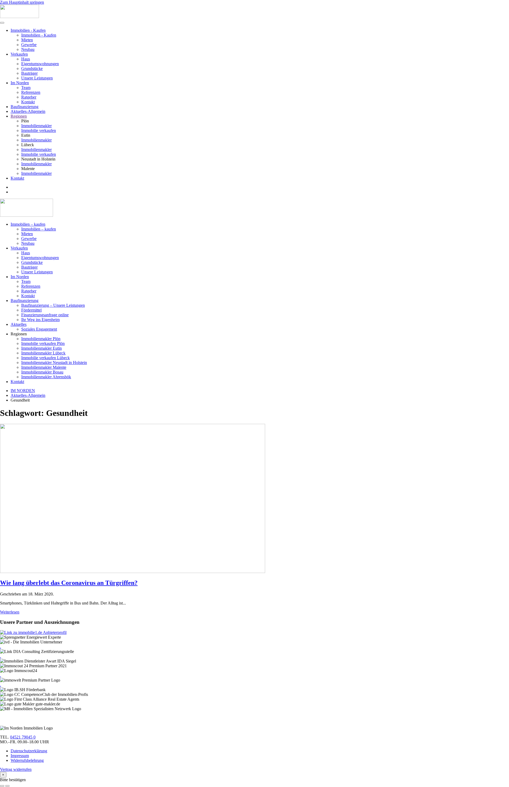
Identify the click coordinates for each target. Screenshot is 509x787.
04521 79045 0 (23, 737)
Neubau (27, 49)
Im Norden (20, 83)
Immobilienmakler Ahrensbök (46, 377)
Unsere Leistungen (37, 78)
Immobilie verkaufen (38, 130)
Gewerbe (29, 44)
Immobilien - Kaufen (28, 30)
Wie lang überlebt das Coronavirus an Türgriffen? (69, 582)
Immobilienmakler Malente (43, 367)
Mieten (27, 40)
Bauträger (29, 73)
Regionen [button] (19, 334)
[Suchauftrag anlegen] (7, 786)
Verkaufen (19, 54)
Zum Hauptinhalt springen (22, 2)
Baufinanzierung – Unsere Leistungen (53, 305)
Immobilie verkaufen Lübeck (45, 357)
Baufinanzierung (24, 106)
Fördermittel (31, 310)
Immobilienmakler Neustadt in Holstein (54, 362)
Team (25, 87)
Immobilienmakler (36, 125)
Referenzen (30, 92)
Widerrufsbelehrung (27, 760)
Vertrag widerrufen (16, 769)
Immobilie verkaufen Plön (43, 343)
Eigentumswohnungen (40, 63)
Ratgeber (28, 97)
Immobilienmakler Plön (40, 338)
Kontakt (28, 102)
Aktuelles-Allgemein (28, 111)
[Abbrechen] (2, 786)
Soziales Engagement (39, 329)
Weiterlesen (9, 612)
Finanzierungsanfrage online (45, 315)
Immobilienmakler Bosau (42, 372)
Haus (25, 59)
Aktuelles (19, 324)
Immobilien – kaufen (28, 224)
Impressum (20, 755)
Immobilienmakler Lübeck (43, 353)
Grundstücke (32, 68)
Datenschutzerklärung (29, 751)
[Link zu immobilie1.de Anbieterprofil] (33, 632)
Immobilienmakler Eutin (41, 348)
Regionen (19, 116)
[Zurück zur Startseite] (19, 16)
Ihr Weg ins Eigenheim (40, 319)
